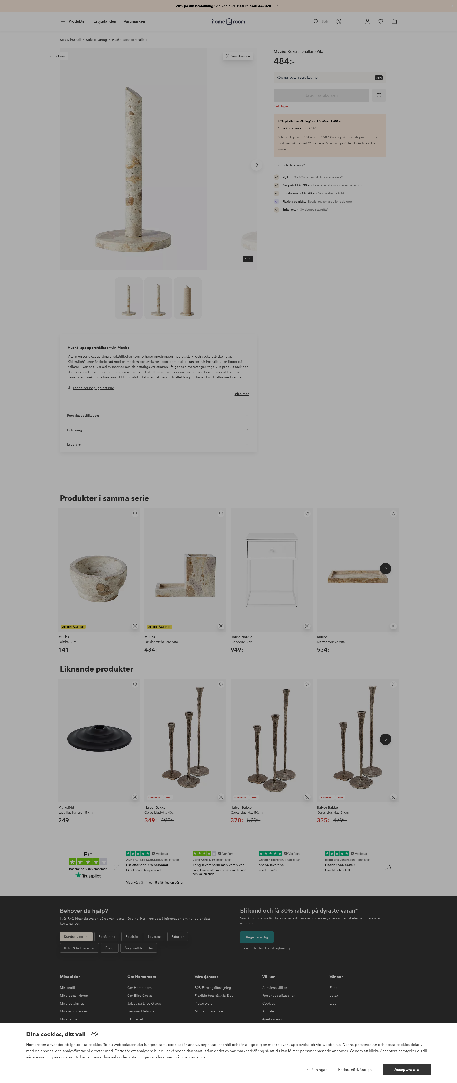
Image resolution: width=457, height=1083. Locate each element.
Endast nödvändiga (355, 1069)
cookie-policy (193, 1057)
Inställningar (316, 1069)
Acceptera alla (406, 1069)
